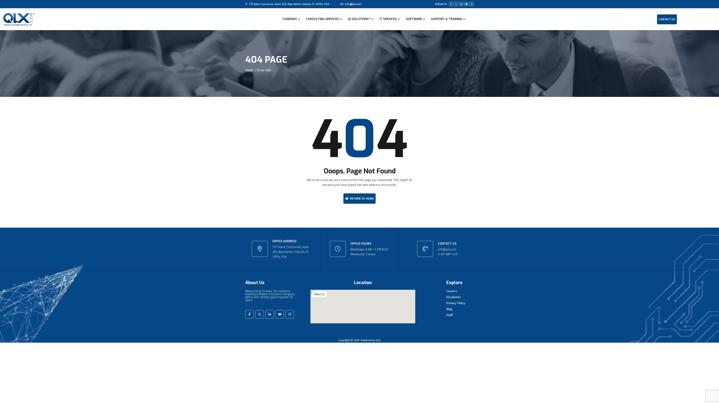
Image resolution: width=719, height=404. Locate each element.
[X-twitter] (456, 4)
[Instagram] (472, 4)
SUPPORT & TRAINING (446, 19)
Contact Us (667, 19)
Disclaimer (453, 297)
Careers (451, 291)
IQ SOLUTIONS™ (359, 19)
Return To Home (362, 198)
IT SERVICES (388, 19)
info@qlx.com (353, 4)
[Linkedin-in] (461, 4)
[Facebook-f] (451, 4)
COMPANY (290, 19)
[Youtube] (466, 4)
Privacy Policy (455, 303)
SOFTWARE (414, 19)
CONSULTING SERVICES (322, 19)
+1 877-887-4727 (448, 254)
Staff (449, 315)
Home (249, 70)
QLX (378, 340)
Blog (449, 309)
